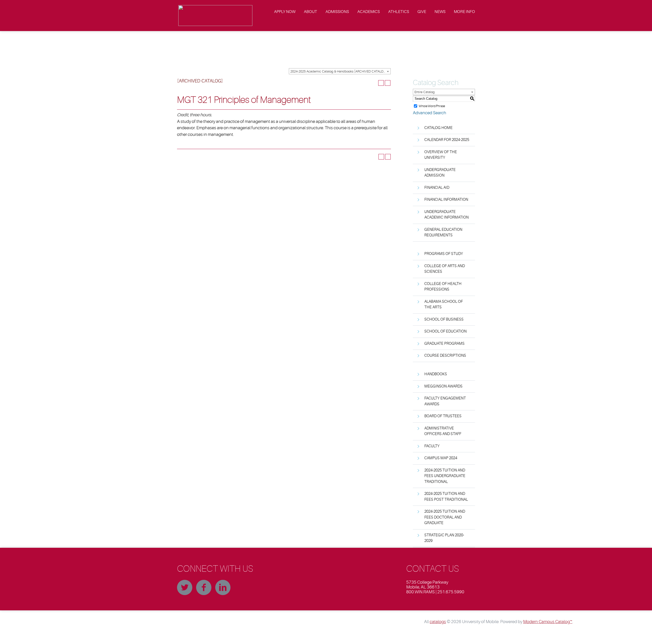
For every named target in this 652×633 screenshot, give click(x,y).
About (310, 11)
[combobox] (340, 71)
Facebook (203, 587)
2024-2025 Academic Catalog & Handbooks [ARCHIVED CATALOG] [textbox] (338, 71)
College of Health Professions (442, 287)
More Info (464, 11)
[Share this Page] (374, 83)
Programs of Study (443, 254)
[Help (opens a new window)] (387, 83)
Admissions (337, 11)
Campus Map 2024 (440, 458)
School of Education (445, 331)
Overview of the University (440, 155)
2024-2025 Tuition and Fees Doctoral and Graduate (444, 517)
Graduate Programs (444, 343)
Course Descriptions (445, 355)
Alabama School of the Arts (443, 304)
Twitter (184, 587)
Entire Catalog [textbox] (424, 92)
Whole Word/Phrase (432, 106)
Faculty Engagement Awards (445, 401)
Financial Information (446, 199)
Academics (368, 11)
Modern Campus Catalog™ (547, 621)
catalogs (438, 621)
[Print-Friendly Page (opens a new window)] (381, 83)
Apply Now (284, 11)
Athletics (398, 11)
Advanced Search (429, 112)
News (439, 11)
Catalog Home (438, 128)
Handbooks (435, 374)
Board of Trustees (442, 416)
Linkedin (222, 587)
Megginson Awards (443, 386)
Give (421, 11)
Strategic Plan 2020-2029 (444, 538)
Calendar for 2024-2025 (446, 140)
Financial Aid (436, 187)
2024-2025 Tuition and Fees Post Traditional (446, 497)
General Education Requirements (443, 232)
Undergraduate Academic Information (446, 215)
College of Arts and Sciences (444, 269)
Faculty (432, 446)
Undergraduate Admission (440, 173)
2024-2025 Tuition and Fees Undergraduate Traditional (444, 476)
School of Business (444, 319)
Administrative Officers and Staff (442, 431)
